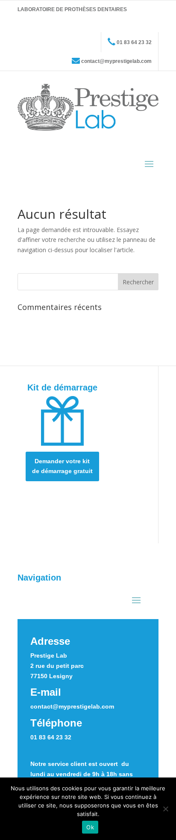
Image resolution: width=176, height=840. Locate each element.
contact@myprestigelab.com (116, 61)
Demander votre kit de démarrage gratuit (62, 466)
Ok (90, 827)
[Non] (165, 808)
